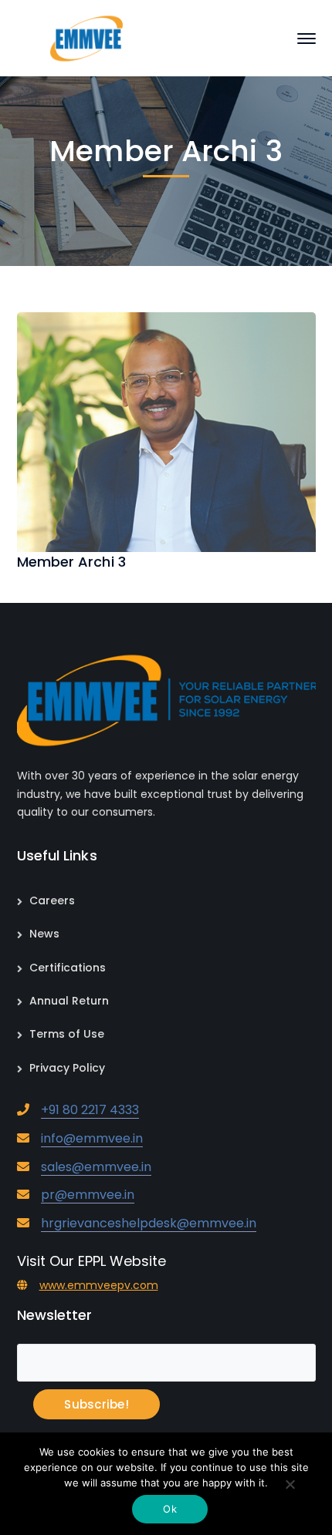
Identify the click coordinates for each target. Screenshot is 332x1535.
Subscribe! (96, 1404)
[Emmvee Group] (86, 37)
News (44, 933)
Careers (52, 900)
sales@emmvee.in (96, 1167)
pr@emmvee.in (87, 1194)
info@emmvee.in (92, 1138)
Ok (170, 1509)
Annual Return (69, 1000)
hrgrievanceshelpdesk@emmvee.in (148, 1223)
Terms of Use (66, 1034)
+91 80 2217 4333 (90, 1110)
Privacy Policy (67, 1068)
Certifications (67, 967)
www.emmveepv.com (98, 1285)
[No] (289, 1485)
